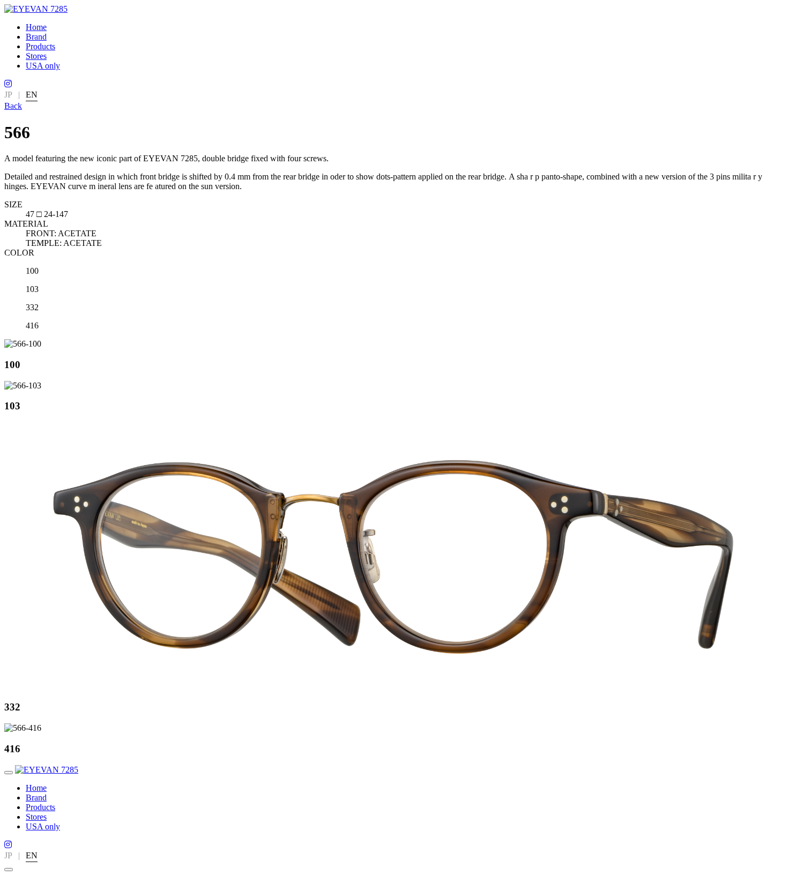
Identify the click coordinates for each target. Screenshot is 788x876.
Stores (36, 56)
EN (32, 94)
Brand (36, 36)
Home (36, 27)
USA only (43, 65)
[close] (8, 869)
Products (40, 46)
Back (13, 105)
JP (8, 94)
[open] (8, 772)
